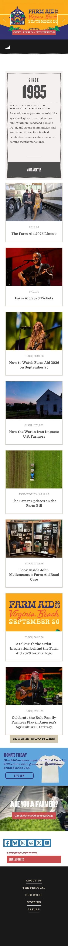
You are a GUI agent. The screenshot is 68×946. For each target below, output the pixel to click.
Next (62, 19)
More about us (34, 170)
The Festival (33, 887)
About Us (34, 880)
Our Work (34, 895)
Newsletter (22, 853)
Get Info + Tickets (34, 32)
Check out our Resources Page (34, 815)
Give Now (19, 776)
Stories (34, 902)
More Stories (34, 739)
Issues (34, 909)
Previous (5, 19)
